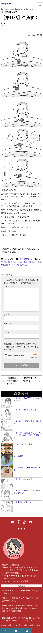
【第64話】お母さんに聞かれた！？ (12, 381)
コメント (8, 286)
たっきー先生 (6, 3)
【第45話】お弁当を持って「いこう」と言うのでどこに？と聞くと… (28, 435)
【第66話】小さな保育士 (29, 379)
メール (7, 323)
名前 (6, 315)
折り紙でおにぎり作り (23, 444)
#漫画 (19, 265)
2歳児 (20, 259)
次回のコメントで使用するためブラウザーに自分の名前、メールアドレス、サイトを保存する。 (21, 347)
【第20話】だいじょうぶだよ (26, 409)
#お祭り (11, 262)
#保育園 (37, 262)
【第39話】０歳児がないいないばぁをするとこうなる (28, 399)
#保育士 (4, 265)
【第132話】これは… (22, 502)
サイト (6, 332)
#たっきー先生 (21, 262)
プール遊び (18, 456)
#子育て (12, 265)
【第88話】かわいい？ (23, 479)
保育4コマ (28, 259)
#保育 (31, 262)
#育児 (24, 265)
